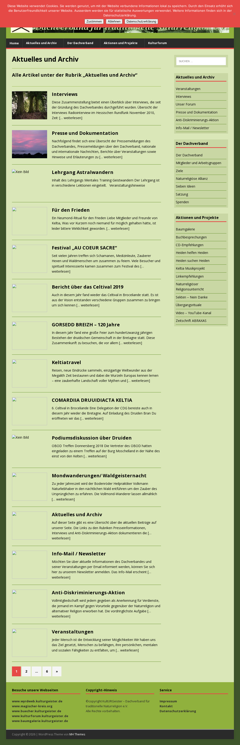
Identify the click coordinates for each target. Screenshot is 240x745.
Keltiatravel (66, 362)
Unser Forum (186, 104)
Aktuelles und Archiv (41, 43)
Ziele (179, 171)
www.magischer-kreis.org (32, 706)
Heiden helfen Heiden (192, 252)
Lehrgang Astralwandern (82, 172)
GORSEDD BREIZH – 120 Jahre (86, 324)
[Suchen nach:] (201, 61)
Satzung (182, 194)
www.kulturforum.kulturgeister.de (40, 716)
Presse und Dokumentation (85, 133)
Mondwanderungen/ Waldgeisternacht (99, 475)
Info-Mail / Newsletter (79, 553)
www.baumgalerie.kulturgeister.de (40, 721)
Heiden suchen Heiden (193, 260)
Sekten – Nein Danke (192, 297)
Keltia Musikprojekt (190, 268)
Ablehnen (114, 21)
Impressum (168, 701)
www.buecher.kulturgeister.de (36, 711)
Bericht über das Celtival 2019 (87, 287)
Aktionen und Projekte (121, 43)
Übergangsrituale (189, 305)
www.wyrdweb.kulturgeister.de (37, 701)
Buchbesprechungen (191, 237)
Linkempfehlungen (190, 276)
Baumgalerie (185, 229)
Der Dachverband (80, 43)
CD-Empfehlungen (189, 245)
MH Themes (77, 734)
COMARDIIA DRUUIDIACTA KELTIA (92, 400)
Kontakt (166, 706)
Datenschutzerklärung (178, 711)
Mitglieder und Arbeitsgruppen (198, 163)
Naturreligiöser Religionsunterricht (190, 286)
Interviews (65, 94)
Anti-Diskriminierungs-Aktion (88, 592)
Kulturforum (157, 43)
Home (14, 43)
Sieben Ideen (185, 186)
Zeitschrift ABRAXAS (191, 320)
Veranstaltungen (73, 631)
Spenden (182, 202)
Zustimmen (94, 21)
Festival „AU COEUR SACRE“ (84, 248)
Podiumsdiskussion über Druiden (92, 438)
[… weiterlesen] (70, 118)
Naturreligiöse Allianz (192, 178)
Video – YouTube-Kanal (193, 313)
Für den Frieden (71, 210)
